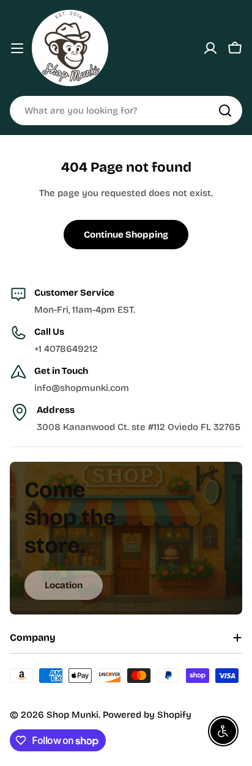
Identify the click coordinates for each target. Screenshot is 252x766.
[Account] (210, 48)
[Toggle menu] (17, 48)
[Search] (225, 110)
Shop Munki (72, 714)
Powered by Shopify (147, 714)
